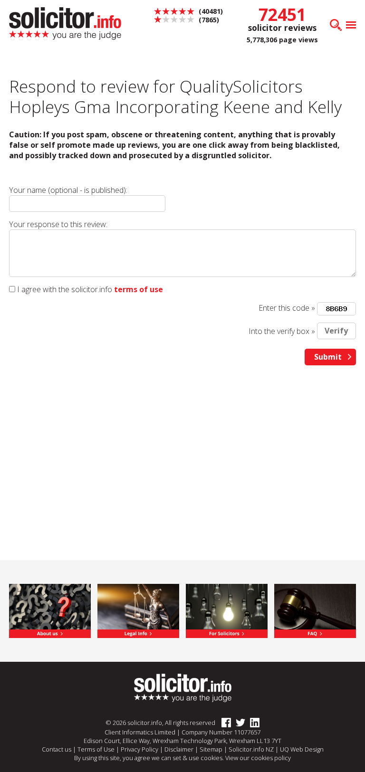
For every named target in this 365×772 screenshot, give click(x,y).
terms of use (138, 289)
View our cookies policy (258, 757)
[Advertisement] (182, 446)
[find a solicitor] (182, 687)
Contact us (56, 749)
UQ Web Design (302, 749)
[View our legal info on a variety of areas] (138, 610)
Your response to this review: (58, 224)
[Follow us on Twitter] (238, 723)
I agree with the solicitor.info (64, 289)
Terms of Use (96, 749)
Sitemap (211, 749)
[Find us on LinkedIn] (252, 723)
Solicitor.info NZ (251, 749)
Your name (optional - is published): (68, 190)
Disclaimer (178, 749)
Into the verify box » (282, 330)
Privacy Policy (139, 749)
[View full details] (314, 610)
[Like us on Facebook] (224, 723)
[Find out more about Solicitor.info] (49, 610)
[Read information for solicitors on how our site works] (226, 610)
